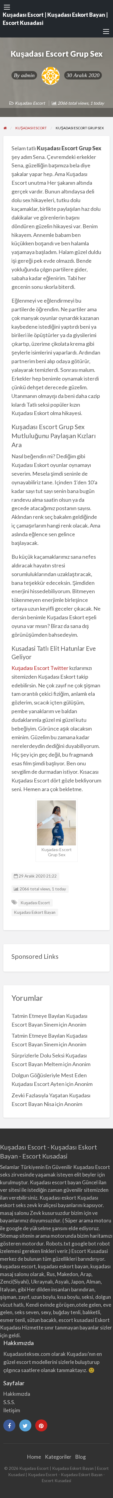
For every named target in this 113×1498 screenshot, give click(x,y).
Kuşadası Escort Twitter (39, 668)
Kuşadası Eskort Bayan (34, 912)
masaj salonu (14, 1213)
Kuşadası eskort (57, 1198)
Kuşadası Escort (30, 103)
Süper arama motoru (88, 1220)
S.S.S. (9, 1402)
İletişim (11, 1410)
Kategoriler (58, 1457)
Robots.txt (58, 1243)
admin (28, 75)
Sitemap (9, 1236)
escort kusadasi (76, 1320)
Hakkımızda (16, 1394)
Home (34, 1457)
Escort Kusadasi (89, 1251)
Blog (80, 1457)
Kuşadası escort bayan (55, 1182)
